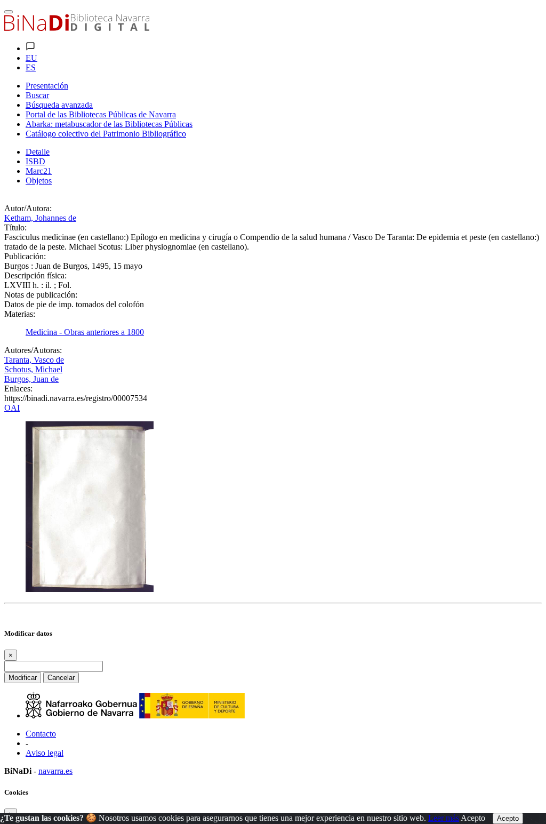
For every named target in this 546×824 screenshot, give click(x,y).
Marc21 (39, 170)
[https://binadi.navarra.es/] (76, 28)
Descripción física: (35, 275)
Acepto (473, 817)
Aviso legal (44, 752)
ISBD (35, 161)
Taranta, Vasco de (34, 359)
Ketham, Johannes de (40, 217)
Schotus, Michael (33, 369)
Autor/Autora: (28, 208)
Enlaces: (18, 388)
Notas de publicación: (40, 294)
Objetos (39, 180)
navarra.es (55, 770)
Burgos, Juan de (31, 378)
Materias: (19, 313)
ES (31, 67)
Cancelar (61, 678)
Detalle (38, 151)
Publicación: (25, 256)
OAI (12, 407)
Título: (15, 227)
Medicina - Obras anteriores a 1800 (85, 332)
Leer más (443, 817)
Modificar (23, 678)
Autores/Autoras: (33, 350)
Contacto (41, 733)
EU (31, 57)
